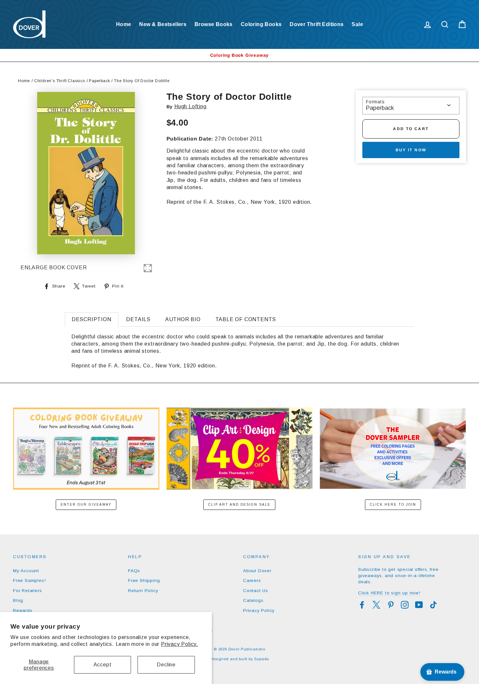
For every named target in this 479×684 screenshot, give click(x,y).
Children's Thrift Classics (59, 81)
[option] (239, 55)
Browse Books (214, 24)
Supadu (261, 659)
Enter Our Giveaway (86, 504)
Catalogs (253, 600)
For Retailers (27, 590)
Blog (18, 600)
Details (138, 319)
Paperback (99, 81)
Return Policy (143, 590)
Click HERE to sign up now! (389, 592)
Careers (252, 580)
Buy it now (411, 150)
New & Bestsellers (162, 24)
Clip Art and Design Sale (239, 504)
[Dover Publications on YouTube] (419, 605)
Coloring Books (261, 24)
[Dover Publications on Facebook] (362, 605)
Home (123, 24)
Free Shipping (144, 580)
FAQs (134, 570)
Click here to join (393, 504)
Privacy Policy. (179, 644)
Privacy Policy (259, 610)
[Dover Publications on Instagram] (405, 605)
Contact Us (255, 590)
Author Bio (183, 319)
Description (91, 319)
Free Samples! (29, 580)
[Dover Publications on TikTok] (433, 605)
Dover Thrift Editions (316, 24)
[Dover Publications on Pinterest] (391, 605)
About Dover (257, 570)
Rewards (23, 610)
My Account (26, 570)
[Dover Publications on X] (376, 605)
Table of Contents (245, 319)
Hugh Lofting (190, 106)
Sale (357, 24)
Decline (166, 664)
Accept (103, 664)
